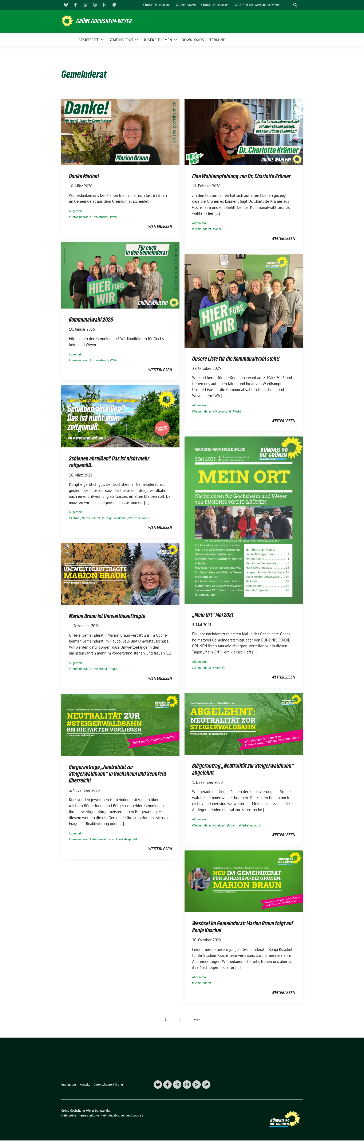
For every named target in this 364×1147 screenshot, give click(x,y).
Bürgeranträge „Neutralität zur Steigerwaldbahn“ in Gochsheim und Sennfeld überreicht (117, 774)
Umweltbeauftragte (104, 669)
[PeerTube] (104, 5)
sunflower (93, 1115)
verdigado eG (134, 1115)
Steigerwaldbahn (115, 518)
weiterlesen (160, 226)
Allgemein (76, 211)
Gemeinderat (79, 217)
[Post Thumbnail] (120, 131)
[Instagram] (95, 5)
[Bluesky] (66, 5)
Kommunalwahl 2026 (91, 319)
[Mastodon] (114, 5)
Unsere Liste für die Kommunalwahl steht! (236, 358)
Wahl (114, 217)
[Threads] (85, 5)
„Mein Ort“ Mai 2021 (212, 614)
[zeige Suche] (295, 5)
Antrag (75, 518)
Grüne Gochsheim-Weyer (104, 21)
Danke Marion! (84, 176)
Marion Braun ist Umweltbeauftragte (107, 616)
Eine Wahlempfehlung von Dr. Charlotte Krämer (241, 176)
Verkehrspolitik (140, 518)
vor (197, 1020)
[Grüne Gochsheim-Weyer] (67, 20)
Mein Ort (220, 668)
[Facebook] (75, 5)
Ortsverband (99, 217)
